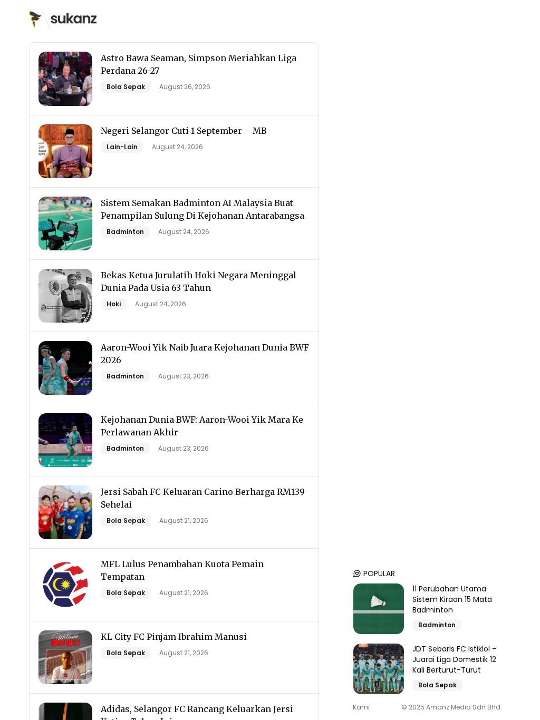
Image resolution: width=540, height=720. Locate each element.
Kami (361, 707)
